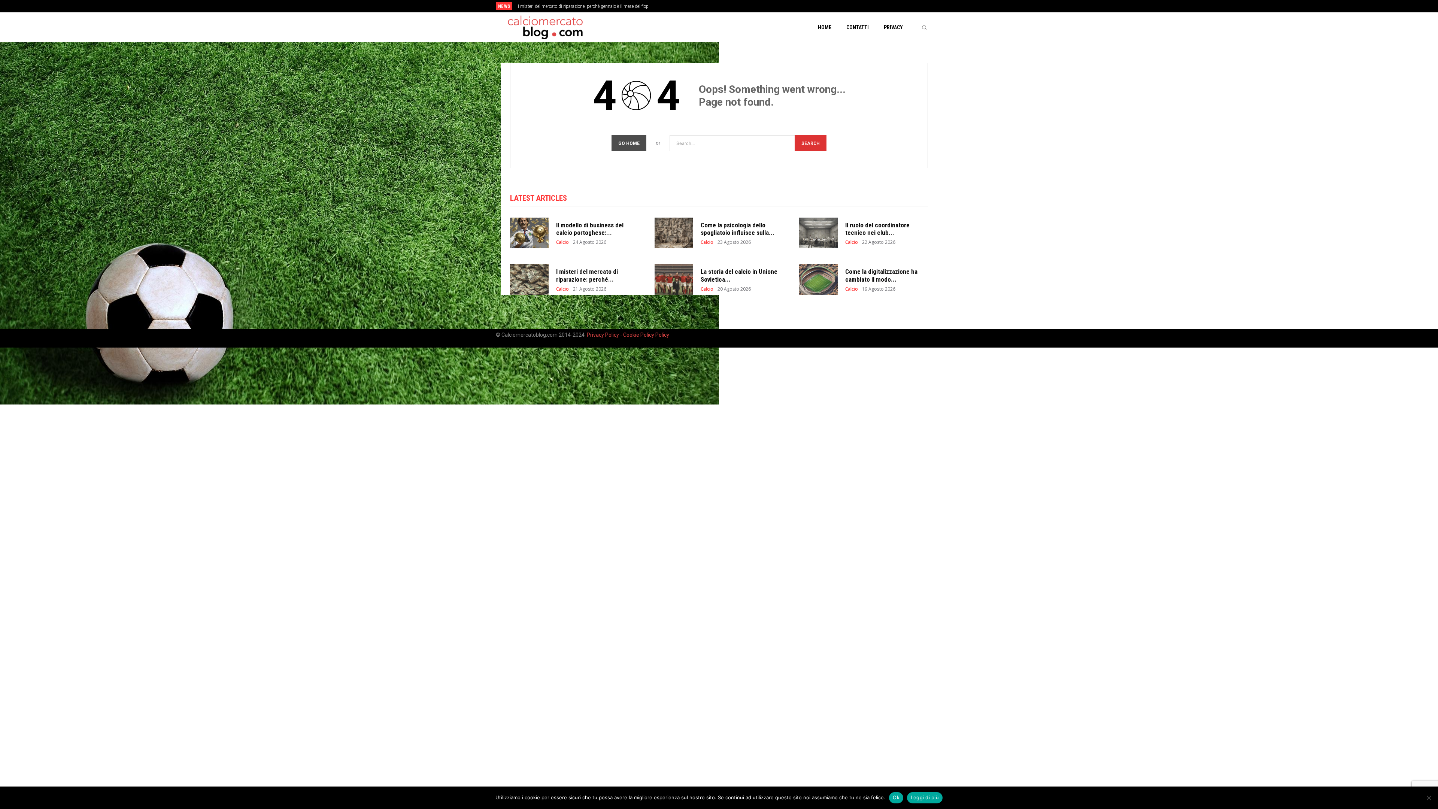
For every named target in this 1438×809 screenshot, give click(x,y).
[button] (924, 27)
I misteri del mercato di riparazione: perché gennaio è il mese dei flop (583, 6)
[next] (744, 6)
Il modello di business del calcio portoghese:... (590, 228)
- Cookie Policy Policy (644, 335)
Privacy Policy (603, 335)
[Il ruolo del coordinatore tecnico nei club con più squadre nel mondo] (818, 233)
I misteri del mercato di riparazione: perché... (587, 275)
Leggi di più (925, 797)
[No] (1428, 798)
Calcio (562, 242)
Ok (896, 797)
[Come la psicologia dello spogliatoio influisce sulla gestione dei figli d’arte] (674, 233)
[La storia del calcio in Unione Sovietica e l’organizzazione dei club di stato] (674, 279)
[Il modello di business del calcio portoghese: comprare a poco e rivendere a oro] (529, 233)
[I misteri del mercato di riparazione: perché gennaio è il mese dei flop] (529, 279)
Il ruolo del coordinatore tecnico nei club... (877, 228)
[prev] (732, 6)
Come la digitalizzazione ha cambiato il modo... (881, 275)
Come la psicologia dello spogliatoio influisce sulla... (737, 228)
